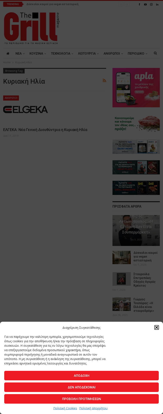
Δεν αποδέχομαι (82, 387)
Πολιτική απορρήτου (93, 408)
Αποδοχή (81, 376)
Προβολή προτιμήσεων (81, 399)
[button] (157, 327)
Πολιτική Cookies (65, 408)
